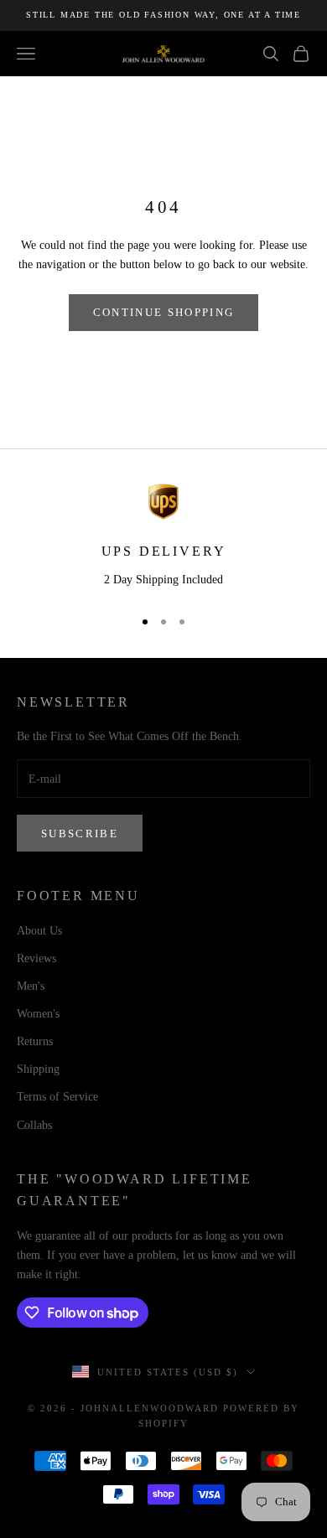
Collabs (34, 1125)
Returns (35, 1041)
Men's (30, 986)
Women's (38, 1013)
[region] (163, 538)
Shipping (38, 1069)
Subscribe (79, 833)
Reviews (36, 958)
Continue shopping (164, 312)
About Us (39, 930)
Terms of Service (57, 1096)
